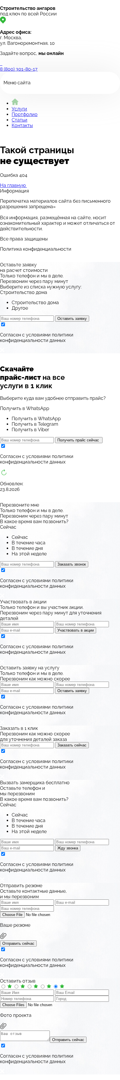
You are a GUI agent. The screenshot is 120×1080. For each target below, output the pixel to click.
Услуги (19, 109)
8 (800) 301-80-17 (19, 69)
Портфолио (25, 114)
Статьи (19, 120)
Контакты (22, 125)
